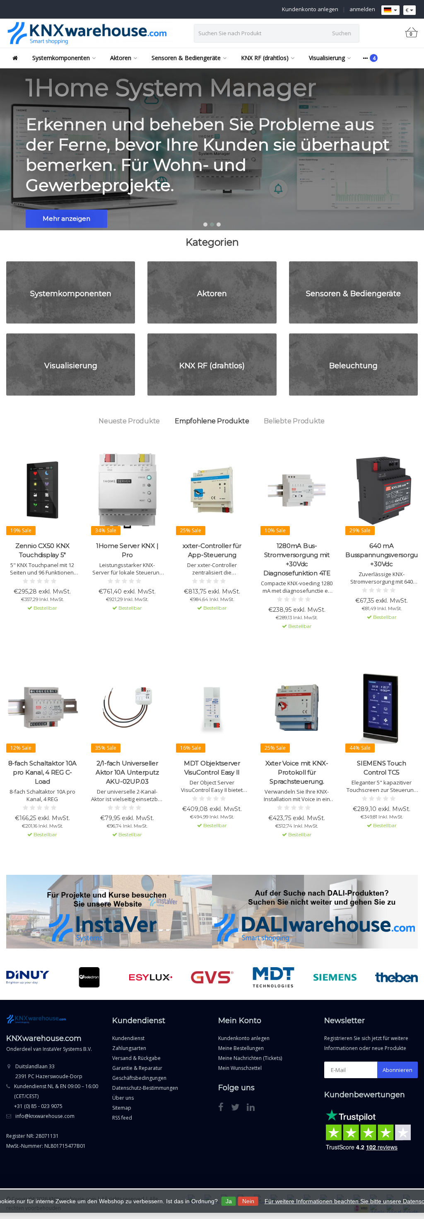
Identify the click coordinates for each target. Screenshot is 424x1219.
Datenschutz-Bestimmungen (145, 1087)
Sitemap (121, 1107)
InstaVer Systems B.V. (67, 1048)
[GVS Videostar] (151, 977)
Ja (229, 1201)
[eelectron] (28, 977)
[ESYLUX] (89, 977)
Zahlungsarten (129, 1048)
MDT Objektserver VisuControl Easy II (212, 767)
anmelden (362, 9)
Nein (248, 1201)
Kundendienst (128, 1038)
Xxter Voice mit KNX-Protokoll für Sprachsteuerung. (296, 772)
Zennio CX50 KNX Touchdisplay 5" (42, 550)
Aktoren (120, 58)
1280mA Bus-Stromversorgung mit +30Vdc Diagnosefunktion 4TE (296, 559)
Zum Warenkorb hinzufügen (43, 623)
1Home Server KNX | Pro (127, 550)
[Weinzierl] (396, 977)
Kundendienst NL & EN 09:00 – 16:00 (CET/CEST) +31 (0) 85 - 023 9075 (56, 1096)
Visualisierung (327, 58)
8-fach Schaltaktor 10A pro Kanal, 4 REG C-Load (42, 772)
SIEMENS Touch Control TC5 (381, 767)
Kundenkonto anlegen (310, 9)
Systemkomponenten (61, 58)
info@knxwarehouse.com (45, 1116)
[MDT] (212, 977)
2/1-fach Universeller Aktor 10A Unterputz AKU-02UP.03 (127, 772)
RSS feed (122, 1117)
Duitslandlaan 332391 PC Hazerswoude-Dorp (48, 1071)
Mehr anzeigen (66, 218)
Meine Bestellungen (241, 1048)
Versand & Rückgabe (136, 1058)
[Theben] (335, 977)
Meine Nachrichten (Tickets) (250, 1058)
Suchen (341, 33)
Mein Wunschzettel (240, 1068)
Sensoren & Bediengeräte (186, 58)
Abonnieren (397, 1070)
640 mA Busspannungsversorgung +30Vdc (381, 555)
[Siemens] (273, 977)
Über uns (123, 1097)
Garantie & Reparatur (137, 1068)
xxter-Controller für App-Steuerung (212, 550)
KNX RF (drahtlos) (265, 58)
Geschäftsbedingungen (139, 1077)
